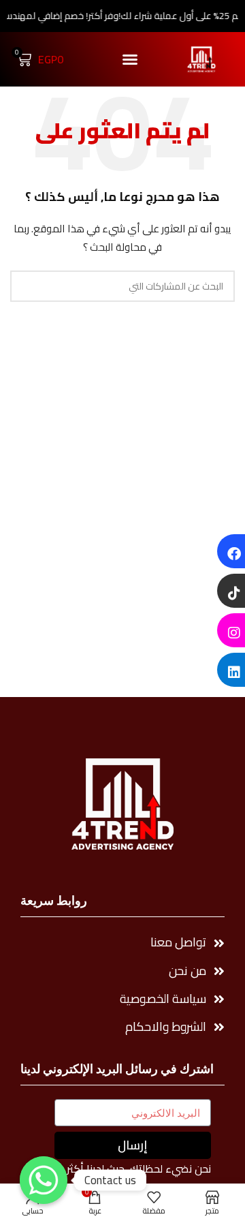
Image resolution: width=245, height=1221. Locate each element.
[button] (130, 59)
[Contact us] (43, 1180)
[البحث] (26, 286)
